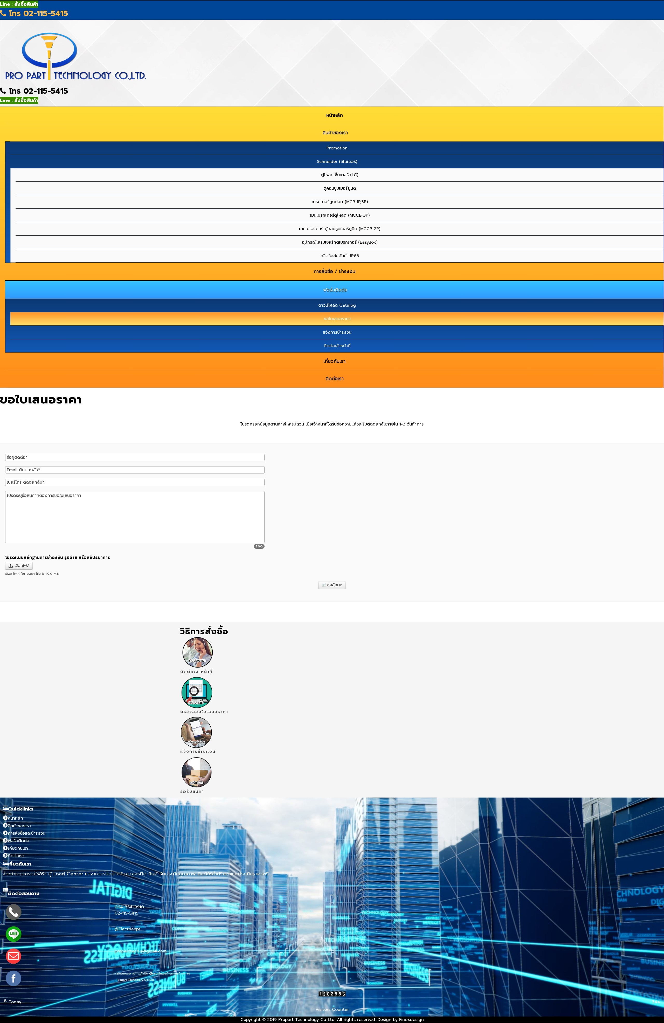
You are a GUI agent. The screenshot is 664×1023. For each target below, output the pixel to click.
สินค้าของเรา (19, 826)
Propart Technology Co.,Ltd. (306, 1020)
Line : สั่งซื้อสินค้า (19, 4)
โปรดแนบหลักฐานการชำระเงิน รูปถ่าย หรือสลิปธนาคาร (57, 557)
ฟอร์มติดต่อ (18, 841)
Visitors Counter (332, 1009)
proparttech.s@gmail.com (141, 951)
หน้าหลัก (15, 818)
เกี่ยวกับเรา (18, 848)
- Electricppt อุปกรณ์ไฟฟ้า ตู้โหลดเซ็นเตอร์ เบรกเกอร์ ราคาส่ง (152, 973)
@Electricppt (127, 929)
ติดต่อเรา (16, 856)
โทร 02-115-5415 (37, 13)
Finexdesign (411, 1020)
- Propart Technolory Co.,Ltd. (134, 980)
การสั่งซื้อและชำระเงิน (26, 833)
